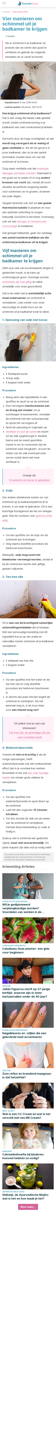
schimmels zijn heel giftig (17, 281)
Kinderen (7, 1151)
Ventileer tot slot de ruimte (21, 431)
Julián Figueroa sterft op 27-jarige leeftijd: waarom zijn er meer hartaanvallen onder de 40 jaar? (26, 992)
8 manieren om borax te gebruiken (29, 480)
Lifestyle (6, 12)
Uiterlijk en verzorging (15, 901)
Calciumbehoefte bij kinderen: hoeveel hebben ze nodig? (23, 1156)
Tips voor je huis (20, 12)
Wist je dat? (8, 1111)
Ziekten (6, 986)
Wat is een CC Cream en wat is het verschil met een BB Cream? (26, 1115)
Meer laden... (28, 1206)
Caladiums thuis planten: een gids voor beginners (26, 950)
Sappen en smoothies (13, 1192)
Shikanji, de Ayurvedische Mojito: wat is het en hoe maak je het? (25, 1196)
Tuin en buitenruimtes (14, 946)
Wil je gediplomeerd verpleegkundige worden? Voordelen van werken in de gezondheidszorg (21, 908)
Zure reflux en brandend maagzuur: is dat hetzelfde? (27, 1075)
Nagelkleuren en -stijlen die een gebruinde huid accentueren (24, 1035)
